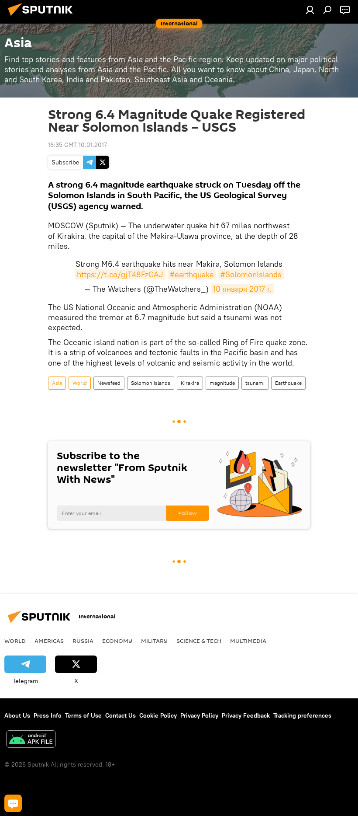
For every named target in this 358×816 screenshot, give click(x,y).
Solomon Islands (150, 383)
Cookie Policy (158, 715)
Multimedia (248, 641)
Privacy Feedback (246, 715)
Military (154, 641)
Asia (57, 383)
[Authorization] (310, 9)
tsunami (255, 383)
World (79, 383)
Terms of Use (83, 715)
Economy (117, 641)
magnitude (222, 383)
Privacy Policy (199, 715)
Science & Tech (198, 641)
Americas (49, 641)
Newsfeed (108, 383)
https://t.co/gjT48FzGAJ (120, 274)
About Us (17, 715)
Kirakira (190, 383)
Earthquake (288, 383)
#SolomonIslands (251, 274)
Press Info (48, 715)
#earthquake (192, 274)
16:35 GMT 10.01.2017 (77, 145)
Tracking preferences (302, 715)
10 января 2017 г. (242, 289)
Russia (82, 641)
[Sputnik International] (42, 17)
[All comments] (13, 803)
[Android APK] (31, 740)
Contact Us (120, 715)
